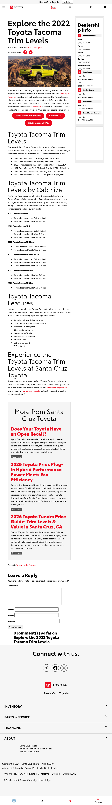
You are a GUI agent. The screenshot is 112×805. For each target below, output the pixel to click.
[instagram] (64, 668)
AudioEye (46, 780)
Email (11, 615)
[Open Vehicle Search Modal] (42, 800)
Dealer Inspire (51, 767)
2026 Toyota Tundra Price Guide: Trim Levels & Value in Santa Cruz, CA (38, 521)
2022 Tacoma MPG (38, 122)
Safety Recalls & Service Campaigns (21, 780)
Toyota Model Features (26, 565)
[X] (46, 668)
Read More (16, 457)
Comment (13, 585)
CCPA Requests (27, 773)
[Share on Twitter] (31, 52)
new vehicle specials (31, 390)
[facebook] (55, 668)
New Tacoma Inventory (28, 115)
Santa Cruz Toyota (34, 47)
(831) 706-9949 (84, 49)
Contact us (36, 106)
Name (11, 609)
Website (11, 621)
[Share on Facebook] (25, 52)
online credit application (56, 387)
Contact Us (55, 115)
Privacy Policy (10, 773)
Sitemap (56, 773)
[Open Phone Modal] (91, 7)
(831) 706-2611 (84, 55)
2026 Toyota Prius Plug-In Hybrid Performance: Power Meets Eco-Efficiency (37, 472)
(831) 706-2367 (84, 62)
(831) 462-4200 (84, 42)
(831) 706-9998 (84, 68)
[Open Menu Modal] (3, 7)
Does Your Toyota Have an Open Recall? (36, 431)
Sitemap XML (69, 773)
